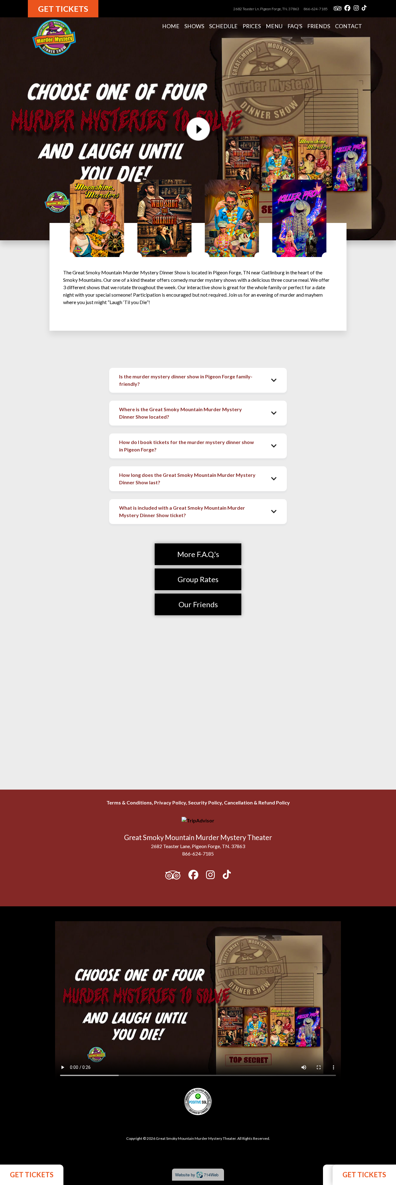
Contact (348, 26)
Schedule (223, 26)
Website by (196, 1175)
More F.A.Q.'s (198, 554)
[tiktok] (364, 8)
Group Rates (198, 579)
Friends (318, 26)
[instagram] (356, 8)
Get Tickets (63, 8)
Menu (274, 26)
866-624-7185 (315, 9)
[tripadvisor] (338, 8)
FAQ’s (294, 26)
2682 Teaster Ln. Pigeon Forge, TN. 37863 (266, 9)
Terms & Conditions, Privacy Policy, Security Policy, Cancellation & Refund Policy (198, 802)
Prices (252, 26)
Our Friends (198, 604)
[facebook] (347, 8)
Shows (194, 26)
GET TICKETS (32, 1174)
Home (170, 26)
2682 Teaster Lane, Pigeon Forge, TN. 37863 (198, 846)
